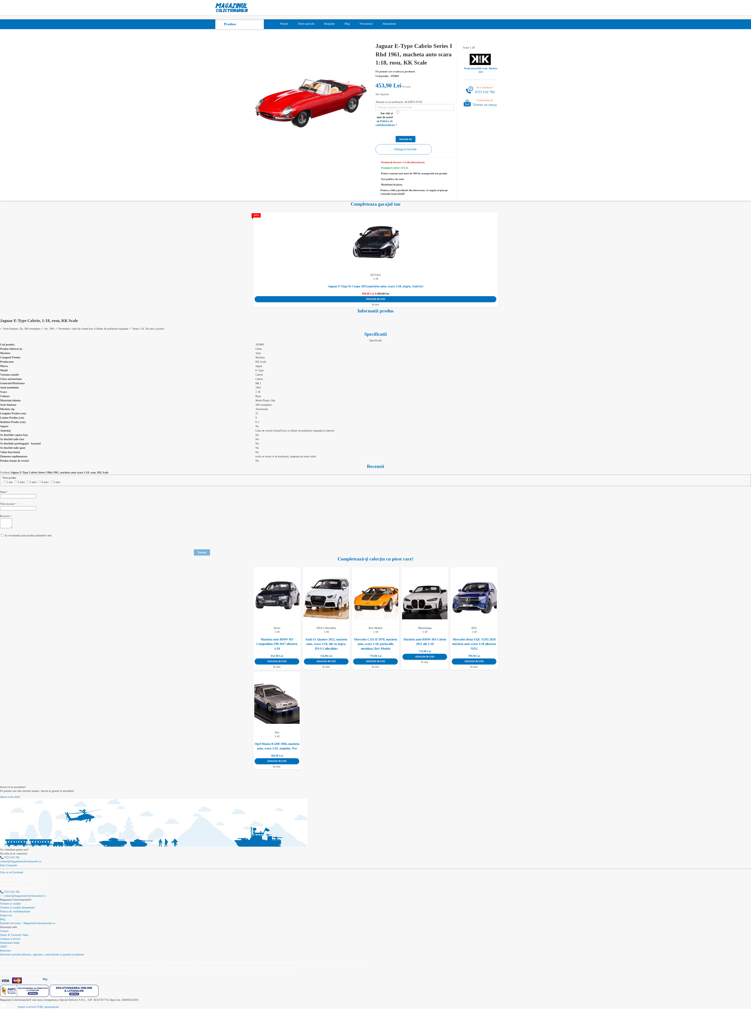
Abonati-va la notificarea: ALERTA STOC (399, 102)
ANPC (3, 946)
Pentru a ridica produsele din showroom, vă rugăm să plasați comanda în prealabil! (413, 192)
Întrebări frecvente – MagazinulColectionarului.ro (27, 923)
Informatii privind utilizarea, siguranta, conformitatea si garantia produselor (42, 954)
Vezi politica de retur (392, 179)
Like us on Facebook (11, 872)
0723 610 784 (485, 92)
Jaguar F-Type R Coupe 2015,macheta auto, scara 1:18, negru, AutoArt (375, 286)
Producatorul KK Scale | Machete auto (480, 70)
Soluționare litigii (10, 942)
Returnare (5, 950)
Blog (2, 919)
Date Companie (8, 865)
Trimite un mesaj (485, 105)
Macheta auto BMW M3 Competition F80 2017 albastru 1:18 (276, 644)
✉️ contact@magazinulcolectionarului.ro (22, 895)
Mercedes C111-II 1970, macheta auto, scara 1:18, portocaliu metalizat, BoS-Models (375, 644)
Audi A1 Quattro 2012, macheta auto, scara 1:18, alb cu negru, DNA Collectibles (326, 644)
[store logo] (231, 7)
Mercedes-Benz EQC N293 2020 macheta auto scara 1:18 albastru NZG (474, 644)
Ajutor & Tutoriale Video (14, 934)
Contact (4, 931)
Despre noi (6, 915)
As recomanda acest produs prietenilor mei (28, 535)
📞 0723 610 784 (9, 857)
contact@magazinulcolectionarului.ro (20, 861)
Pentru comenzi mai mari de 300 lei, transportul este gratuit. (414, 173)
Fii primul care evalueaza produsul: (395, 71)
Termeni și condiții (10, 903)
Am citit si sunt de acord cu (385, 119)
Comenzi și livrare (10, 938)
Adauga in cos (375, 299)
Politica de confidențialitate (15, 911)
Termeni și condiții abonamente (17, 907)
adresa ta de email (10, 796)
